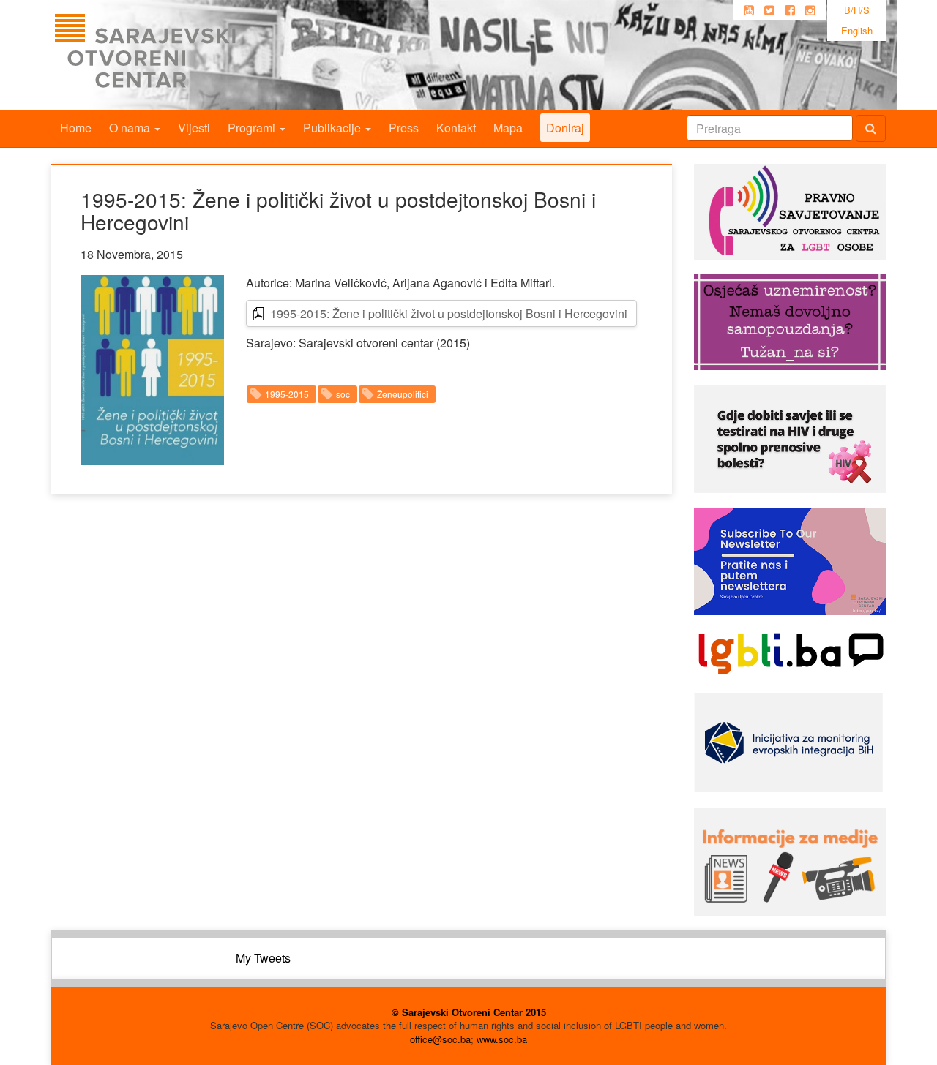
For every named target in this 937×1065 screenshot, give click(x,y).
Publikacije (333, 127)
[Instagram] (810, 10)
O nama (131, 127)
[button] (152, 369)
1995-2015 (287, 394)
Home (76, 127)
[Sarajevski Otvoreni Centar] (175, 55)
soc (343, 394)
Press (404, 127)
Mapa (508, 127)
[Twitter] (769, 10)
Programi (253, 127)
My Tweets (263, 957)
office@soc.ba (440, 1039)
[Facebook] (790, 10)
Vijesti (194, 127)
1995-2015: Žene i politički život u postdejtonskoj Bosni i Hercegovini (448, 313)
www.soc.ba (502, 1039)
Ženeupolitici (402, 394)
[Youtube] (749, 10)
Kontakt (456, 127)
